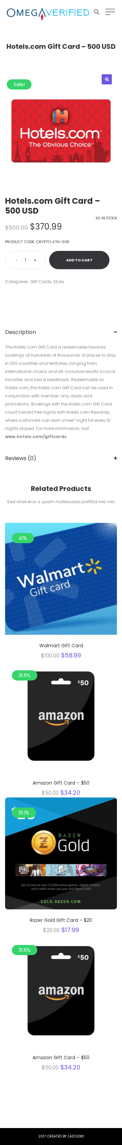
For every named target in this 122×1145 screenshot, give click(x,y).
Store (58, 281)
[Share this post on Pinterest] (37, 296)
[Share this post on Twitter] (17, 296)
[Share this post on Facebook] (7, 296)
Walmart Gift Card (61, 645)
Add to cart (79, 260)
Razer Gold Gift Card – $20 (61, 920)
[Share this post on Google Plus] (27, 296)
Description (20, 332)
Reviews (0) (20, 458)
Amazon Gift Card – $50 (61, 782)
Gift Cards (41, 281)
